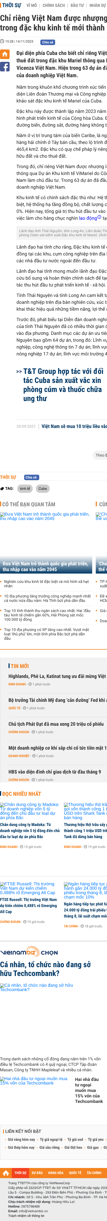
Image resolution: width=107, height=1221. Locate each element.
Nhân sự (97, 5)
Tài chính (71, 926)
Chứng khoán (19, 732)
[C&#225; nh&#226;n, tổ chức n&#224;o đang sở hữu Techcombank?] (51, 1017)
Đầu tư (77, 5)
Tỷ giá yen (96, 1140)
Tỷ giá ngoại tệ (51, 1140)
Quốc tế (14, 708)
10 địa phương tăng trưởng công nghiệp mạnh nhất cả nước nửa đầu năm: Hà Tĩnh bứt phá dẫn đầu (47, 598)
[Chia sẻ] (5, 66)
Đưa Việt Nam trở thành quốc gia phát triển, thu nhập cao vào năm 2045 (45, 566)
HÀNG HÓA (56, 1173)
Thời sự (11, 5)
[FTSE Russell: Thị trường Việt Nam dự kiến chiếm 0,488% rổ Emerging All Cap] (30, 888)
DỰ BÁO (37, 1173)
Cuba (43, 488)
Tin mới (20, 666)
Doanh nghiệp (19, 756)
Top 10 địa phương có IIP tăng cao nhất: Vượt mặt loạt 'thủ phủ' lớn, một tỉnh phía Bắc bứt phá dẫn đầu (46, 634)
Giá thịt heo (73, 1148)
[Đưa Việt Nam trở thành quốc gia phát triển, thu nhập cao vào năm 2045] (46, 543)
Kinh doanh (17, 684)
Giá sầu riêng (50, 1148)
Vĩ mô (32, 5)
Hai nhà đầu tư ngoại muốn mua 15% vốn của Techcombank (89, 1090)
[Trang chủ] (5, 54)
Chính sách (54, 5)
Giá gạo (92, 1148)
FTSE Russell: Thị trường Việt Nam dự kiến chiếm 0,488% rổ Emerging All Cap (28, 905)
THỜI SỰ (20, 1173)
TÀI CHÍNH (94, 1173)
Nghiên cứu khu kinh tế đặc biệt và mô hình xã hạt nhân (46, 584)
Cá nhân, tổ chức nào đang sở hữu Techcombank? (45, 969)
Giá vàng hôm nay (21, 1140)
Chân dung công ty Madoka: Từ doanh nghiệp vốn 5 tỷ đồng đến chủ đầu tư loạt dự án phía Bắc (30, 830)
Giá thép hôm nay (21, 1148)
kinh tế (25, 488)
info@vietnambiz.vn (33, 1211)
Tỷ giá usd (75, 1140)
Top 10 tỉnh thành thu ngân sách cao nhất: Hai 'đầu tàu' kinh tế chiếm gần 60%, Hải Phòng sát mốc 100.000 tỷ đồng (47, 615)
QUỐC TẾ (75, 1173)
